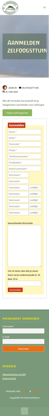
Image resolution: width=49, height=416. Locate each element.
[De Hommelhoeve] (10, 7)
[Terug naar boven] (24, 411)
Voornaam (8, 326)
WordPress (37, 391)
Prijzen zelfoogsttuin (17, 112)
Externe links (9, 378)
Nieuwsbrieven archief (14, 374)
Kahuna (24, 391)
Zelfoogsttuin (30, 87)
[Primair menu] (44, 7)
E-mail (6, 336)
